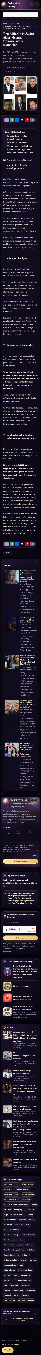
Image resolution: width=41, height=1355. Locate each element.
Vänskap (25, 1295)
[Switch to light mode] (31, 4)
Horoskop (8, 1225)
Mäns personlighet (25, 1270)
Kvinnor (25, 1255)
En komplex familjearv (17, 142)
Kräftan (31, 1250)
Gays (6, 1215)
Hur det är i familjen (12, 1235)
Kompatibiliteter (19, 1250)
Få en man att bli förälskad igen (16, 1204)
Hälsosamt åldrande (26, 1220)
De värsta (7, 1189)
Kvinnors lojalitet (10, 1260)
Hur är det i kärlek (22, 1225)
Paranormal (25, 1275)
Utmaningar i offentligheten (19, 146)
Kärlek (6, 1250)
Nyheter (7, 1275)
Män (21, 1265)
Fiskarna (7, 1210)
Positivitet (8, 1280)
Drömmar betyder (22, 1189)
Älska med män (28, 1184)
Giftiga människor (18, 1215)
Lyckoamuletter (10, 1265)
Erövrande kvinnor (11, 1194)
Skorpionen (25, 1285)
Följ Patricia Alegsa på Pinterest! (17, 160)
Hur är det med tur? (12, 1230)
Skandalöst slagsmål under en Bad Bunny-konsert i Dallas (28, 619)
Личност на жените (26, 1300)
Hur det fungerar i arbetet (14, 1240)
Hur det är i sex (29, 1235)
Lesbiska (33, 1260)
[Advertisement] (20, 14)
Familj (34, 1204)
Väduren (7, 1295)
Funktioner (30, 1210)
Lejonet (23, 1260)
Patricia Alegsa (19, 68)
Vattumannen (9, 1300)
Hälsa (31, 1215)
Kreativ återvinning (11, 1255)
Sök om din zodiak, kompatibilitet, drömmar (19, 1319)
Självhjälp (14, 1285)
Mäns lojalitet (9, 1270)
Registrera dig (20, 938)
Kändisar (15, 23)
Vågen (16, 1295)
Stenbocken (18, 1290)
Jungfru (20, 1245)
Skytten (7, 1290)
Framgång (18, 1210)
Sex (5, 1285)
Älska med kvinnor (11, 1184)
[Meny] (37, 4)
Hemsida (6, 23)
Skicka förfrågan (20, 861)
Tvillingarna (30, 1290)
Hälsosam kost (10, 1220)
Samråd (6, 827)
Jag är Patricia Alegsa (16, 875)
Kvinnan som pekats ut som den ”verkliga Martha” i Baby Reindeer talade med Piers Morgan (27, 659)
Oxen (16, 1275)
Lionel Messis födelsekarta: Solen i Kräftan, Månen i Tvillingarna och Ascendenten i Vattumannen (27, 748)
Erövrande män (28, 1194)
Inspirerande (9, 1245)
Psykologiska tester (23, 1280)
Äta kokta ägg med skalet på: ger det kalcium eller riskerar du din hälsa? (27, 703)
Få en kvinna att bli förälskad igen (17, 1199)
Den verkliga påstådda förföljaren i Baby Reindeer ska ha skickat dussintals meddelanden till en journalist (28, 575)
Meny (7, 1350)
